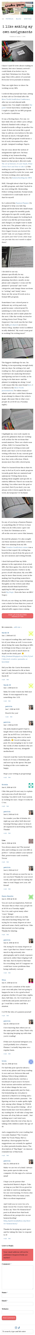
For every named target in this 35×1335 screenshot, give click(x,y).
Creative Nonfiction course (17, 547)
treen (4, 1061)
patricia (8, 706)
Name (5, 1292)
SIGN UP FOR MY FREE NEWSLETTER (17, 615)
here (30, 385)
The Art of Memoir (9, 164)
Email (5, 1301)
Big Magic (10, 592)
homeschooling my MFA (21, 178)
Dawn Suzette (7, 896)
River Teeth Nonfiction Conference (16, 99)
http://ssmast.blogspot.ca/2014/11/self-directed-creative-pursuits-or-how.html (17, 659)
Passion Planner (22, 203)
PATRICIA (9, 19)
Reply (3, 679)
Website (5, 1309)
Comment (6, 1264)
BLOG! (18, 19)
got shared (13, 325)
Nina (4, 980)
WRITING (27, 19)
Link (8, 679)
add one (17, 627)
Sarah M (5, 633)
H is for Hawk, (22, 164)
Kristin (5, 784)
